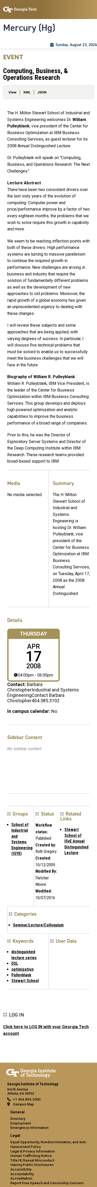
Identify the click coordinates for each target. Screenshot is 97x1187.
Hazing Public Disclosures (32, 1165)
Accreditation (21, 1178)
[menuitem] (48, 1120)
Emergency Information (29, 1127)
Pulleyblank (21, 975)
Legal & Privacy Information (32, 1151)
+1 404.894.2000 (27, 1099)
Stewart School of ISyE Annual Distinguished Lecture (76, 841)
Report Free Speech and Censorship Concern (47, 1183)
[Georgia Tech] (31, 1072)
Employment (20, 1123)
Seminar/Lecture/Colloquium (38, 925)
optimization (22, 969)
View (13, 92)
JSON (42, 92)
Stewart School (25, 980)
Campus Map (23, 1104)
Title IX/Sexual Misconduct (32, 1160)
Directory (17, 1118)
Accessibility (21, 1169)
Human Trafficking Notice (31, 1156)
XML (27, 92)
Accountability (22, 1174)
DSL (14, 963)
